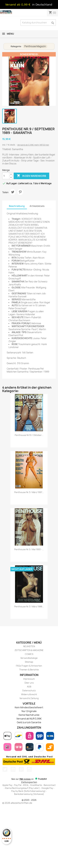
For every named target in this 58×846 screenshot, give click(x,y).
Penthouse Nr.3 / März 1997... (29, 492)
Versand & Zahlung (29, 698)
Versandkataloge (29, 658)
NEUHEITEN (29, 646)
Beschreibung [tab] (17, 206)
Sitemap (29, 661)
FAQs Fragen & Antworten (29, 665)
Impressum (29, 678)
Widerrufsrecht (29, 694)
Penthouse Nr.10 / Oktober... (29, 435)
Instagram (29, 769)
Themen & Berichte (29, 669)
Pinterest (20, 192)
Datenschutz (29, 690)
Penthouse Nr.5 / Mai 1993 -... (29, 549)
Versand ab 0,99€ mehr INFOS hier (33, 145)
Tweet (13, 192)
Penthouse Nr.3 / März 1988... (29, 606)
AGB (29, 686)
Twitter (5, 769)
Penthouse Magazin (35, 46)
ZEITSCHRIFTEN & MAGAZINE (29, 650)
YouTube (13, 769)
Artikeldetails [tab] (37, 206)
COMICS (29, 654)
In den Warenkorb (31, 176)
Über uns (29, 682)
